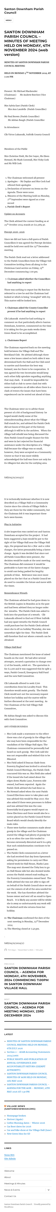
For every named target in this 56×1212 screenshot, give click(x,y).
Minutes (39, 950)
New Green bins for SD (18, 1133)
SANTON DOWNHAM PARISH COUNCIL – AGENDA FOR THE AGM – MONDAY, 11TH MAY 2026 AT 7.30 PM (28, 1088)
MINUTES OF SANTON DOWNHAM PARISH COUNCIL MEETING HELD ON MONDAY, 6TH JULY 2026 (29, 1045)
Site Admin (10, 1158)
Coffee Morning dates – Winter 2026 (26, 1123)
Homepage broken (16, 1115)
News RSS (9, 1155)
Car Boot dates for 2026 (19, 1126)
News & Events (12, 1190)
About (7, 1177)
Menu (8, 20)
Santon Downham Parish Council (18, 1204)
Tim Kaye (12, 950)
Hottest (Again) (15, 1119)
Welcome (9, 1171)
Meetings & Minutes (14, 1183)
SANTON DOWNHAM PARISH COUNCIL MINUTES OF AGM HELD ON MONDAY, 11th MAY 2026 (27, 1077)
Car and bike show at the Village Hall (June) (29, 1130)
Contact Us (10, 1196)
